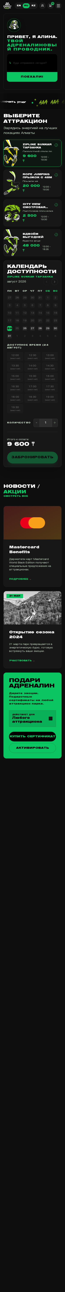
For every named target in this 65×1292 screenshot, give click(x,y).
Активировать (32, 748)
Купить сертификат (32, 736)
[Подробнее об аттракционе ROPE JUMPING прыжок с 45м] (56, 175)
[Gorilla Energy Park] (7, 5)
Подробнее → (20, 579)
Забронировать (32, 457)
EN (19, 6)
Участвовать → (22, 661)
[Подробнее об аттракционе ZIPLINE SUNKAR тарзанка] (56, 145)
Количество (19, 423)
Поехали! (32, 76)
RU (26, 6)
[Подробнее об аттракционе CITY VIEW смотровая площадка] (56, 205)
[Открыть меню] (58, 6)
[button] (32, 153)
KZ (34, 6)
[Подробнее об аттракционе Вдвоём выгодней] (56, 234)
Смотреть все (15, 496)
